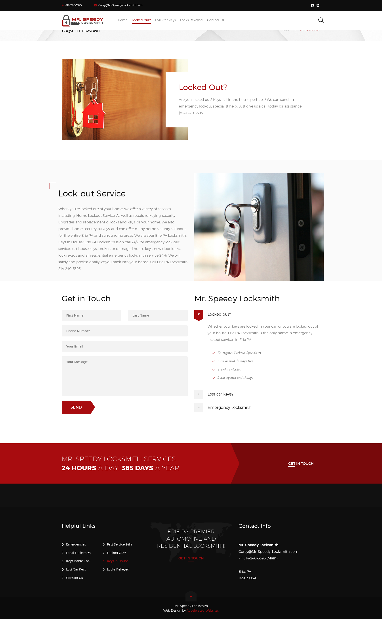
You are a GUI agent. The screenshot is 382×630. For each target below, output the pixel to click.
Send (76, 407)
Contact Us (74, 578)
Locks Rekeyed (118, 569)
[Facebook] (313, 5)
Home (286, 30)
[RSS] (318, 5)
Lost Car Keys (76, 569)
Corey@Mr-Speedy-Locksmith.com (120, 5)
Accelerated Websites (191, 610)
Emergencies (76, 544)
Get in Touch (301, 463)
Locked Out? (116, 553)
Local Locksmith (78, 553)
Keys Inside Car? (78, 561)
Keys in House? (118, 561)
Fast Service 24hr (119, 544)
